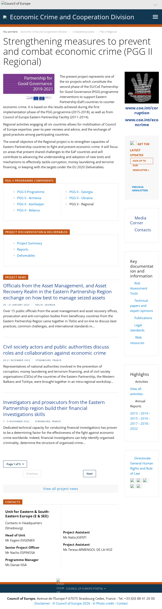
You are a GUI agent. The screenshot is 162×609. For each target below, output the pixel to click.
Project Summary (29, 243)
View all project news (60, 488)
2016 (144, 418)
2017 (134, 423)
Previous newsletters (140, 188)
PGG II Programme (30, 192)
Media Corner (138, 220)
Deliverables (26, 255)
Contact (122, 603)
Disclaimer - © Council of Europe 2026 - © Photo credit (74, 603)
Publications (143, 318)
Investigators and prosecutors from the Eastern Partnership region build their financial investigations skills (54, 408)
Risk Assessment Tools (138, 288)
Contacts (143, 230)
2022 (134, 428)
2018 (144, 423)
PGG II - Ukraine (81, 198)
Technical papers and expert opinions (141, 305)
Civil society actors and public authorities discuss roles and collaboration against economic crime (56, 349)
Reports (22, 249)
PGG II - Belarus (28, 210)
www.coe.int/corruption (141, 110)
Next (89, 473)
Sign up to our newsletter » (141, 161)
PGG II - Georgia (81, 192)
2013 (134, 413)
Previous (32, 473)
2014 (144, 413)
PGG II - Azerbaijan (30, 204)
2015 (134, 418)
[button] (81, 4)
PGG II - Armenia (29, 198)
